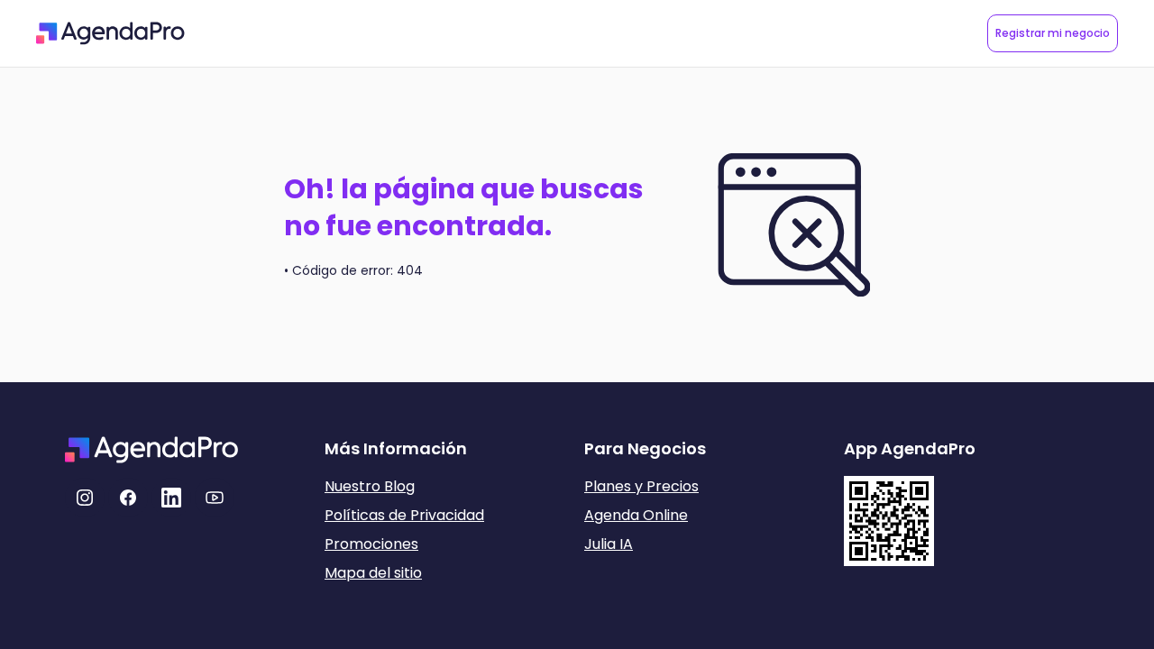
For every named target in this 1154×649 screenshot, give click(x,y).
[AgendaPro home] (110, 33)
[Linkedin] (171, 497)
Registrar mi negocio (1052, 33)
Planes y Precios (641, 486)
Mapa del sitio (373, 572)
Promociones (371, 544)
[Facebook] (128, 497)
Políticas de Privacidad (404, 515)
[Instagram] (85, 497)
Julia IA (608, 544)
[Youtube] (214, 497)
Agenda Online (636, 515)
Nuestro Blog (370, 486)
